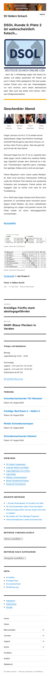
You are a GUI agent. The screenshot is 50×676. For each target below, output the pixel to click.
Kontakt (9, 607)
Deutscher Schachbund (16, 484)
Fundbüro (8, 652)
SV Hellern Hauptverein (16, 464)
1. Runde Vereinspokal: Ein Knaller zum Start (24, 503)
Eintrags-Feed (12, 580)
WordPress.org (12, 587)
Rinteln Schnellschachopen (18, 423)
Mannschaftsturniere (27, 286)
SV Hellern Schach (15, 16)
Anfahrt (7, 658)
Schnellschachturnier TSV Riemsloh (23, 398)
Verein (6, 624)
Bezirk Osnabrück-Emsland (17, 480)
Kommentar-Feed (13, 583)
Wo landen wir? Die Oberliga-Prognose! (22, 516)
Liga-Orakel (11, 474)
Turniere (7, 635)
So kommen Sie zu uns (13, 378)
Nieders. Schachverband (16, 477)
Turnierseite (9, 276)
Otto (5, 286)
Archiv (6, 647)
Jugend (7, 641)
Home (6, 618)
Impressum (10, 600)
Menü (42, 14)
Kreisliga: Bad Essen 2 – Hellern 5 (22, 411)
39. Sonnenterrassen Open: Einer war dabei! (24, 506)
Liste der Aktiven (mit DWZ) (17, 467)
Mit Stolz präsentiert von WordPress (31, 671)
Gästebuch (8, 664)
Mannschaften (9, 629)
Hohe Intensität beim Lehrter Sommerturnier (24, 519)
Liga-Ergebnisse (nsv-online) (18, 470)
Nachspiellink (10, 223)
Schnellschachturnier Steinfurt (20, 436)
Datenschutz (11, 604)
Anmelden (10, 577)
